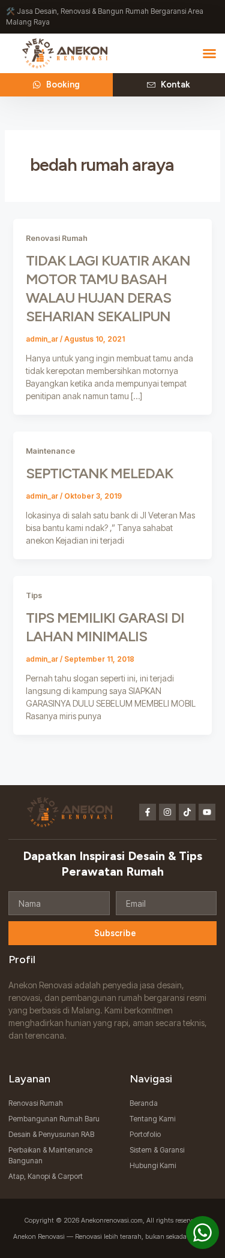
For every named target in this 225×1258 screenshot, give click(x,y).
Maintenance (50, 451)
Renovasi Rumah (57, 238)
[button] (209, 53)
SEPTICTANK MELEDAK (99, 473)
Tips (34, 595)
